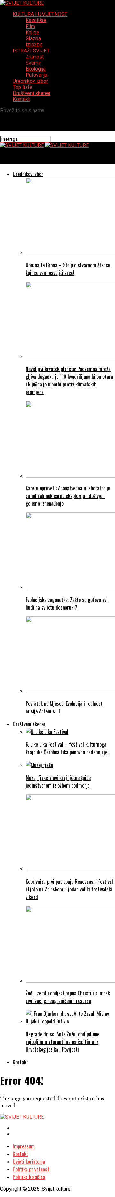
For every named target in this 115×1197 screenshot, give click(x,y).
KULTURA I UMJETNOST (40, 14)
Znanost (35, 57)
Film (30, 26)
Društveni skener (31, 93)
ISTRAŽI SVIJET (31, 51)
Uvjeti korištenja (29, 1161)
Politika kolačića (29, 1177)
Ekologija (36, 69)
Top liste (22, 87)
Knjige (32, 32)
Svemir (33, 63)
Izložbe (34, 45)
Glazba (33, 38)
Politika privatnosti (31, 1169)
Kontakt (21, 99)
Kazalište (36, 20)
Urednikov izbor (30, 81)
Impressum (24, 1146)
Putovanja (36, 75)
